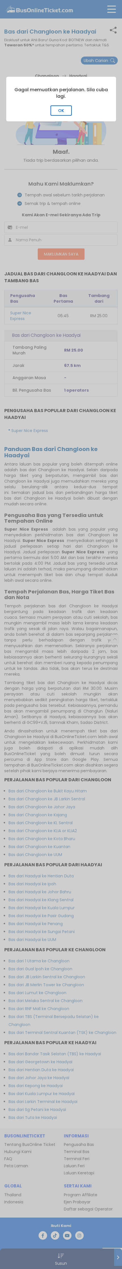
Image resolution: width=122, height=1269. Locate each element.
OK (61, 110)
